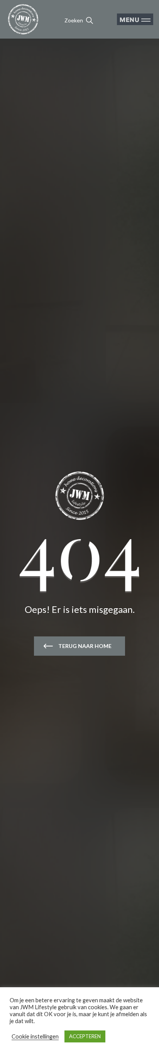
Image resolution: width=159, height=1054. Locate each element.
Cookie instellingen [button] (35, 1036)
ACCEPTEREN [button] (85, 1036)
